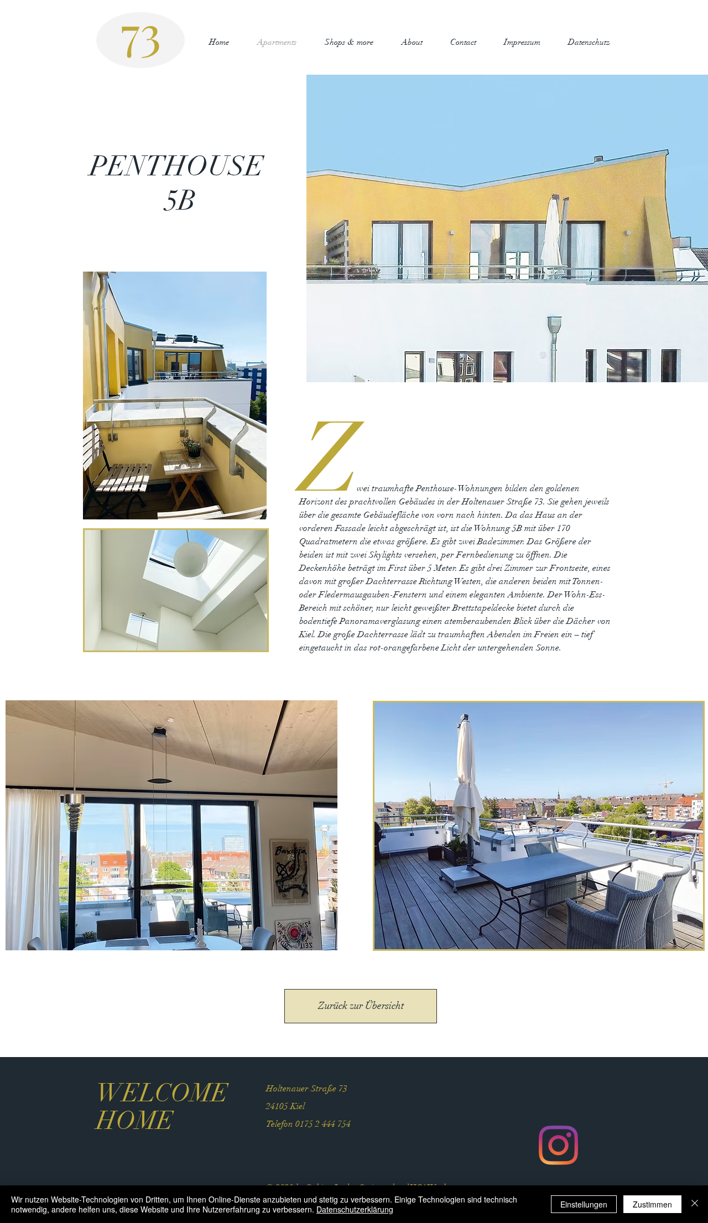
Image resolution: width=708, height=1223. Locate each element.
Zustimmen (652, 1204)
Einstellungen (583, 1204)
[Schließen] (694, 1204)
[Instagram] (558, 1145)
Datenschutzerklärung (354, 1209)
